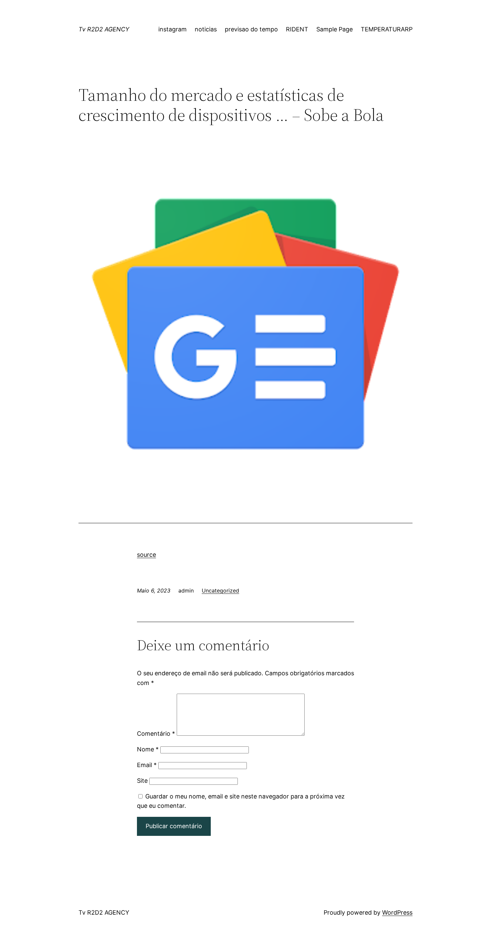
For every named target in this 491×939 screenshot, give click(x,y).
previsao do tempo (251, 29)
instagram (172, 29)
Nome (148, 749)
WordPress (397, 912)
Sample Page (334, 29)
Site (142, 780)
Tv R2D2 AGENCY (103, 29)
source (146, 554)
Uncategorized (220, 590)
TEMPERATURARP (387, 29)
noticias (206, 29)
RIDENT (297, 29)
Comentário (156, 733)
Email (147, 764)
